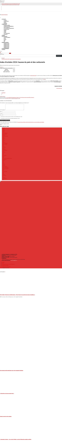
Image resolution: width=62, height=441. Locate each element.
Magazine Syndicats (58, 86)
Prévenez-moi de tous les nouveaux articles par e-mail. (10, 118)
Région (3, 169)
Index (3, 154)
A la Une (5, 20)
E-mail (1, 113)
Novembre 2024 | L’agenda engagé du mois (12, 98)
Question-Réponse (5, 167)
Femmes (5, 30)
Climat (5, 32)
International (6, 21)
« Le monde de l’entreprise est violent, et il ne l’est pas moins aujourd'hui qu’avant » (20, 97)
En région (5, 23)
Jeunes (5, 31)
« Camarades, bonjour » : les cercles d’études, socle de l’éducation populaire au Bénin (15, 439)
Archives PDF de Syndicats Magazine (8, 264)
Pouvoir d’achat (6, 29)
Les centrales (4, 36)
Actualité (4, 19)
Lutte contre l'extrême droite (7, 158)
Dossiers (3, 142)
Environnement (4, 150)
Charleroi (3, 138)
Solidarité (3, 174)
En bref (3, 146)
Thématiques (4, 24)
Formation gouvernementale (8, 26)
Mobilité (3, 160)
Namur (3, 162)
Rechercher (2, 54)
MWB (4, 40)
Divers (3, 141)
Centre (3, 137)
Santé (3, 170)
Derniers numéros (5, 42)
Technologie (4, 175)
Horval (5, 39)
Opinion (3, 35)
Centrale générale (7, 37)
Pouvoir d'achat (4, 166)
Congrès (3, 140)
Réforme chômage (7, 25)
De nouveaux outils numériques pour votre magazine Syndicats (11, 370)
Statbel (44, 79)
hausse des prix (2, 96)
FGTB (3, 263)
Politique (3, 165)
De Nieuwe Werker (5, 265)
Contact (3, 49)
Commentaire (2, 109)
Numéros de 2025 (6, 43)
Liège (3, 157)
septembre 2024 (33, 75)
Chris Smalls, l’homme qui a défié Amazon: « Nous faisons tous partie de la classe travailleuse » (17, 294)
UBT (4, 41)
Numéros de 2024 (6, 44)
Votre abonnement (5, 48)
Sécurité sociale (4, 171)
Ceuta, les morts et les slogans (5, 416)
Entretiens (3, 149)
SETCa (5, 38)
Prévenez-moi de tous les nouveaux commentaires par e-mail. (11, 116)
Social (3, 173)
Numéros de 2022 (6, 46)
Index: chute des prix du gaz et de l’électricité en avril (11, 3)
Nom (1, 111)
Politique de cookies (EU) (6, 266)
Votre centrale (4, 178)
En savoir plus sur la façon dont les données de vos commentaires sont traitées (30, 122)
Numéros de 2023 (6, 45)
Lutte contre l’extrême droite (9, 28)
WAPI (3, 179)
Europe (5, 22)
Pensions (3, 164)
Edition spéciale (4, 144)
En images (4, 147)
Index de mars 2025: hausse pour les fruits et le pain (10, 4)
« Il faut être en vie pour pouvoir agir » (7, 393)
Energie (3, 148)
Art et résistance (7, 33)
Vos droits (5, 34)
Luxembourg (4, 159)
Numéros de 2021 (6, 47)
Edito (3, 145)
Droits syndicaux (7, 27)
